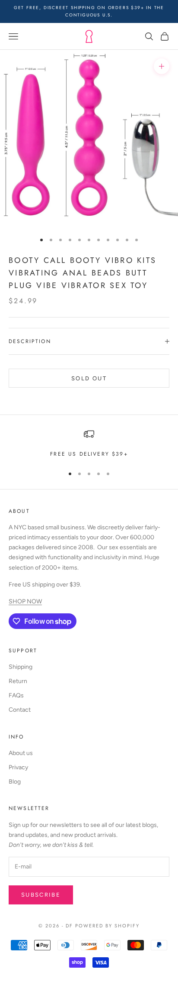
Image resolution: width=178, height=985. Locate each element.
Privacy (18, 767)
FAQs (16, 695)
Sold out (89, 378)
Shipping (20, 667)
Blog (15, 781)
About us (21, 753)
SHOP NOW (25, 601)
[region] (89, 443)
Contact (20, 709)
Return (18, 681)
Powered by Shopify (107, 925)
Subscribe (40, 894)
